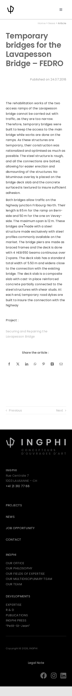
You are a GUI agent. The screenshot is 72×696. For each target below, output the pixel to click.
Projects (14, 505)
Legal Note (36, 663)
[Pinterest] (43, 364)
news (10, 517)
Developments (18, 596)
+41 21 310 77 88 (18, 486)
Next (59, 410)
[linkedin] (63, 675)
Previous (15, 410)
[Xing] (52, 364)
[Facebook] (9, 364)
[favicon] (10, 6)
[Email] (61, 364)
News (51, 23)
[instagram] (54, 675)
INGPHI (11, 555)
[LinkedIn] (26, 364)
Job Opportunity (20, 528)
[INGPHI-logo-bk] (36, 438)
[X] (17, 364)
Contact (13, 539)
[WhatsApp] (35, 364)
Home (42, 23)
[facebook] (43, 675)
